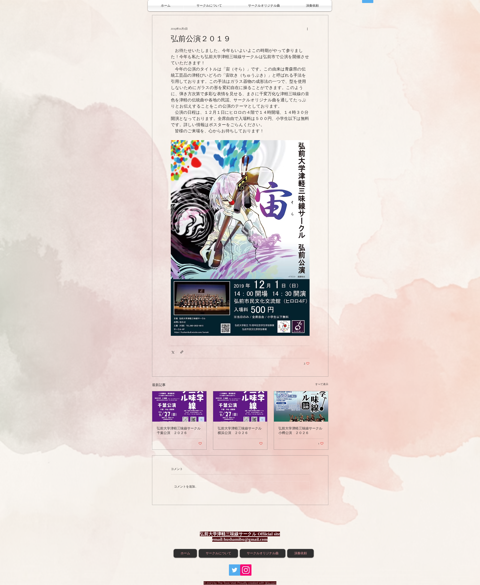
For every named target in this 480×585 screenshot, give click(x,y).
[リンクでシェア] (182, 352)
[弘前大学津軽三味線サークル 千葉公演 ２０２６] (179, 406)
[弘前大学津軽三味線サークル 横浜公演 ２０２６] (240, 406)
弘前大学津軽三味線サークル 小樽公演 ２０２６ (301, 430)
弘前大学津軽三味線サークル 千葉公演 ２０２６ (179, 430)
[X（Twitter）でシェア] (172, 352)
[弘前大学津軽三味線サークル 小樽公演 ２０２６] (301, 406)
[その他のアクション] (307, 28)
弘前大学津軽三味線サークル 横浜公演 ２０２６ (240, 430)
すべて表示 (321, 384)
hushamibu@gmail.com (246, 539)
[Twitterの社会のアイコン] (234, 570)
